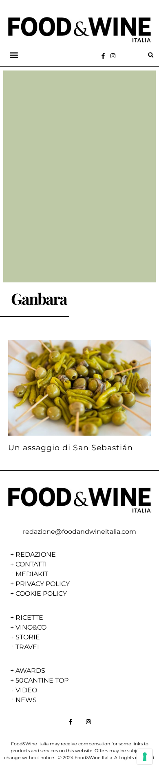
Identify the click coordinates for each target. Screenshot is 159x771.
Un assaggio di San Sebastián (70, 447)
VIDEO (26, 690)
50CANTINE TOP (41, 680)
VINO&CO (30, 627)
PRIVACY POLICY (42, 584)
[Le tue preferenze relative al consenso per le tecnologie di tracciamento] (144, 756)
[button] (13, 55)
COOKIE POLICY (41, 593)
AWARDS (30, 670)
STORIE (27, 637)
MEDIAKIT (31, 574)
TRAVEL (28, 647)
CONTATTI (31, 564)
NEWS (26, 700)
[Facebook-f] (103, 56)
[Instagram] (113, 56)
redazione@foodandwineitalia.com (79, 531)
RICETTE (29, 617)
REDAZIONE (35, 554)
